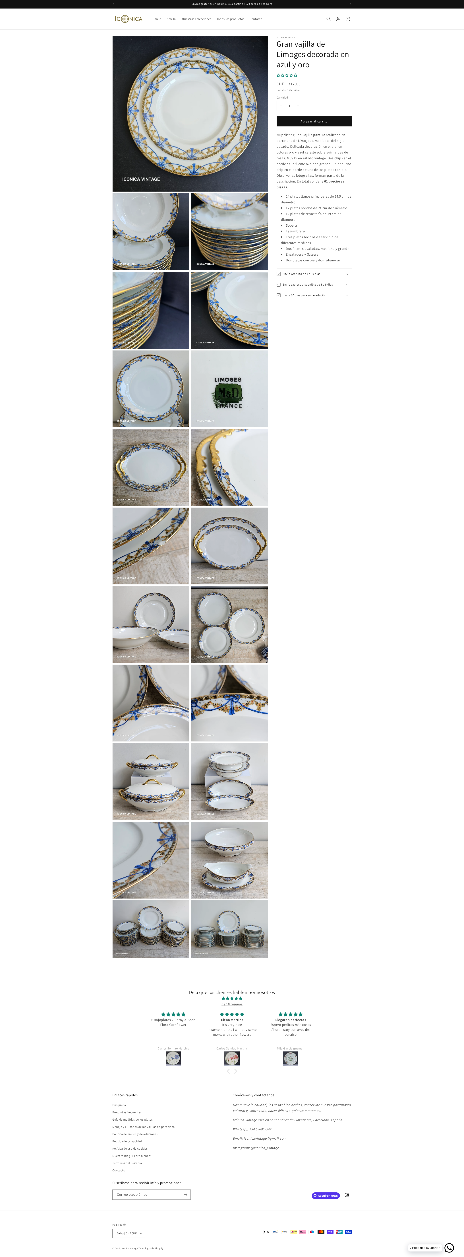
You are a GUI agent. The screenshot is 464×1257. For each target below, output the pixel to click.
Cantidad (282, 97)
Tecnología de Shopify (150, 1248)
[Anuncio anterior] (113, 4)
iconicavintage (129, 1248)
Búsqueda (119, 1105)
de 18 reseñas (232, 1004)
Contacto (118, 1170)
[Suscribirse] (185, 1195)
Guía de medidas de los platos (132, 1119)
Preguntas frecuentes (127, 1112)
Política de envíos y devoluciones (135, 1134)
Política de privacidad (127, 1141)
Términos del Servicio (127, 1163)
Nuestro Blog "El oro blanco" (132, 1156)
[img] (232, 998)
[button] (328, 19)
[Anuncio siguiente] (351, 4)
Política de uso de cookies (130, 1149)
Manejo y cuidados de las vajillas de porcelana (143, 1127)
